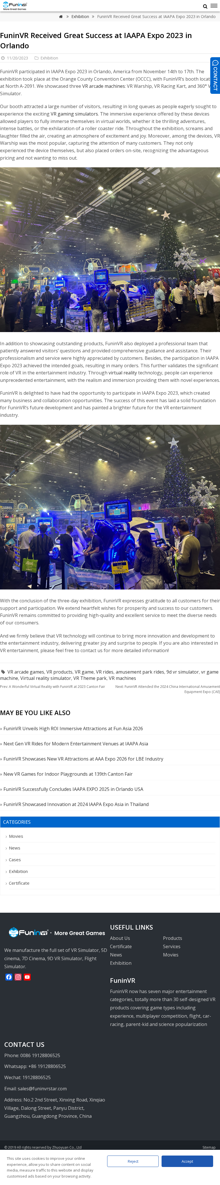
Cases (15, 859)
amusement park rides (140, 672)
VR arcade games (25, 672)
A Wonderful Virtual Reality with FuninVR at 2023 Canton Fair (52, 686)
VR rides (104, 672)
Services (171, 946)
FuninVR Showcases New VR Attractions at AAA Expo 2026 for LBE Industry (83, 759)
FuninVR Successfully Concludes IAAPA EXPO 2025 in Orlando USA (73, 789)
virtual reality (123, 373)
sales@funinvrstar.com (42, 1088)
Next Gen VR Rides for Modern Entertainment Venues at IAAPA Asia (75, 744)
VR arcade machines (103, 86)
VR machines (122, 678)
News (14, 848)
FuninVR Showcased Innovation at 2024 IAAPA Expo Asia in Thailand (76, 804)
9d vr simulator (182, 672)
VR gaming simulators (74, 114)
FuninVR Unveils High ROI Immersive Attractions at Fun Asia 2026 (73, 728)
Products (172, 938)
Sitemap (209, 1147)
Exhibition (80, 16)
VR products (59, 672)
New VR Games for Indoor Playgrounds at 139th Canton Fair (68, 774)
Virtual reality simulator (45, 678)
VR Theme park (90, 678)
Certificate (19, 883)
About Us (120, 938)
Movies (16, 836)
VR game (84, 672)
